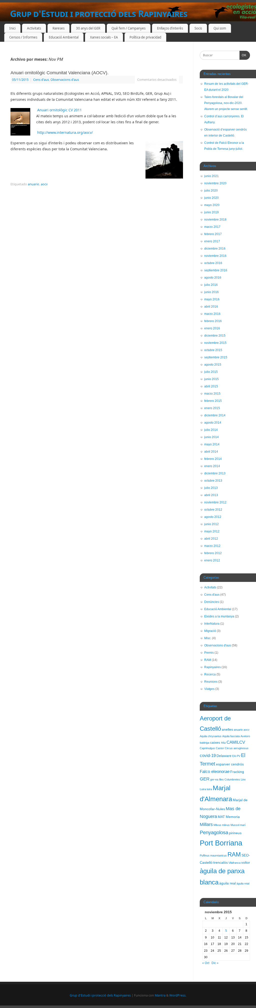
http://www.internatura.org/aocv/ (64, 132)
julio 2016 (211, 285)
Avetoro (245, 736)
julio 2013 (211, 488)
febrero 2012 (213, 553)
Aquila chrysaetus (211, 736)
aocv (44, 184)
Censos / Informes (23, 37)
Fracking (237, 772)
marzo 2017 (212, 227)
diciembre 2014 (215, 415)
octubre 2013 (213, 480)
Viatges (209, 689)
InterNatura (212, 623)
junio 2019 (211, 212)
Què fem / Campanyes (129, 28)
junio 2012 (211, 524)
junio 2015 (211, 379)
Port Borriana (221, 843)
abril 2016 (211, 306)
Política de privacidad (145, 37)
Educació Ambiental (63, 37)
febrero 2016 (213, 321)
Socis (198, 28)
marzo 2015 (212, 393)
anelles (227, 729)
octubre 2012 (213, 509)
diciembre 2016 (215, 248)
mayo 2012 (212, 531)
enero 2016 (212, 328)
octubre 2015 (213, 350)
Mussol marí (238, 824)
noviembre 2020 (215, 183)
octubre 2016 (213, 263)
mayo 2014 (212, 444)
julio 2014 (211, 430)
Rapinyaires (212, 667)
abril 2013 (211, 495)
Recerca (210, 674)
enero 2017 (212, 241)
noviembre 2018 (215, 219)
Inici (12, 28)
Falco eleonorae (215, 771)
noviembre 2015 (215, 343)
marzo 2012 (212, 546)
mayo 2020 (212, 205)
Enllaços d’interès (170, 28)
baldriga (204, 742)
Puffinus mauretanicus (213, 855)
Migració (210, 631)
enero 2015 (212, 408)
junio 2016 (211, 292)
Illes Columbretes (229, 779)
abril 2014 (211, 451)
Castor (220, 748)
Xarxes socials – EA (104, 37)
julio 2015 (211, 372)
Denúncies (211, 602)
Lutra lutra (206, 789)
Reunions (211, 681)
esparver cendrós (230, 764)
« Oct (205, 963)
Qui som (220, 28)
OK (243, 55)
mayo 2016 (212, 299)
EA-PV (236, 755)
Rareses (58, 28)
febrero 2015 (213, 401)
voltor (245, 862)
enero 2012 (212, 560)
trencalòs (220, 862)
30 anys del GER (88, 28)
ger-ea (214, 779)
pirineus (235, 833)
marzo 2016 (212, 314)
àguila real (227, 883)
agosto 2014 (212, 422)
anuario (33, 184)
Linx (243, 779)
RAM (207, 660)
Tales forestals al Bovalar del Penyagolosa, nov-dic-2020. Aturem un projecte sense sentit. (226, 103)
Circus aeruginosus (236, 748)
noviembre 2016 (215, 256)
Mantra (160, 995)
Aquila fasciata (231, 736)
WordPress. (177, 995)
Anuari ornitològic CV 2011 (59, 110)
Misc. (207, 638)
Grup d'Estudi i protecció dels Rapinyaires (99, 14)
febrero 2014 (213, 459)
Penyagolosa (214, 832)
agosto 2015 (212, 364)
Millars (206, 824)
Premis (209, 652)
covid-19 (208, 755)
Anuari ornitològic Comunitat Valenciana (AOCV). (59, 72)
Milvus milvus (222, 824)
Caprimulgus (207, 748)
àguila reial (242, 883)
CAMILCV (235, 742)
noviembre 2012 (215, 502)
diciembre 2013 (215, 473)
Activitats (34, 28)
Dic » (215, 963)
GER (205, 778)
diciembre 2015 (215, 335)
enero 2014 (212, 466)
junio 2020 (211, 198)
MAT (221, 817)
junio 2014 (211, 437)
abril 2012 (211, 538)
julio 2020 (211, 190)
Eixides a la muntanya (219, 616)
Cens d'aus (41, 80)
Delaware (224, 756)
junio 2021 (211, 176)
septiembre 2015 (215, 357)
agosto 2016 (212, 277)
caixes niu (218, 742)
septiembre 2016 (215, 270)
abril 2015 (211, 386)
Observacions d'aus (64, 80)
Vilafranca (234, 862)
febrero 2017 (213, 234)
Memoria (233, 817)
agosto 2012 (212, 517)
